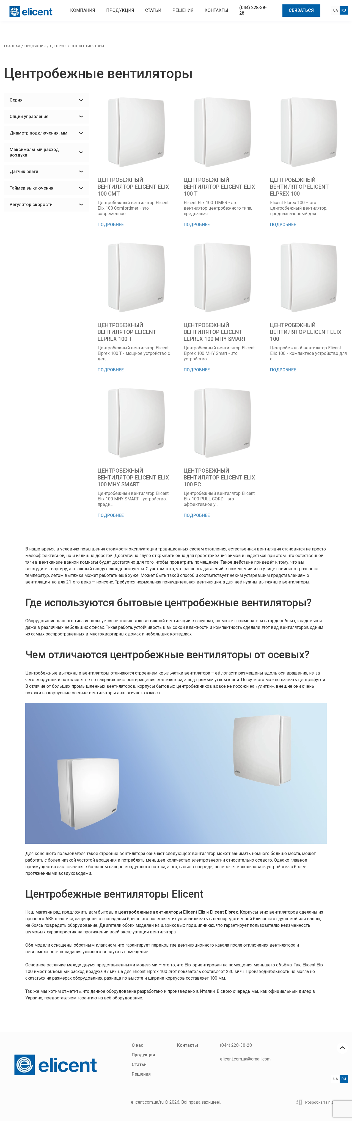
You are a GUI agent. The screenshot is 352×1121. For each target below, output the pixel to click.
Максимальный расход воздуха (34, 152)
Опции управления (29, 116)
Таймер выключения (31, 188)
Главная (12, 46)
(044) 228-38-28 (236, 1045)
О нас (137, 1045)
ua (335, 10)
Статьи (153, 10)
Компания (82, 10)
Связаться (301, 10)
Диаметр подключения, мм (38, 133)
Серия (16, 100)
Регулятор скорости (31, 204)
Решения (183, 10)
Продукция (120, 10)
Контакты (216, 10)
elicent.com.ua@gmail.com (245, 1059)
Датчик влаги (24, 171)
